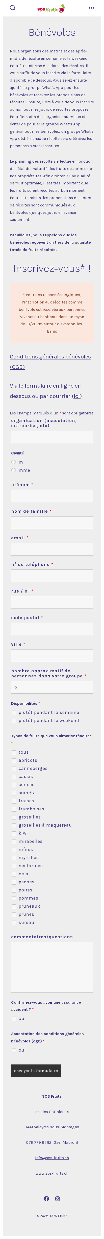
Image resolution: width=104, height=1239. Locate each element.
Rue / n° (22, 591)
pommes (28, 898)
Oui (22, 1018)
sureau (26, 922)
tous (24, 752)
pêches (27, 881)
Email (20, 537)
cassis (26, 776)
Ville (18, 644)
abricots (28, 760)
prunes (26, 914)
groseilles (30, 816)
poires (26, 889)
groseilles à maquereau (45, 825)
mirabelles (31, 841)
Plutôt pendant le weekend (49, 720)
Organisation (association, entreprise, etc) (44, 423)
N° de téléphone (32, 564)
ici (77, 396)
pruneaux (29, 906)
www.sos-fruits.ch (52, 1173)
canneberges (33, 768)
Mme (24, 470)
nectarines (31, 865)
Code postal (27, 617)
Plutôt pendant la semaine (49, 712)
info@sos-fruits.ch (52, 1157)
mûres (26, 849)
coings (26, 792)
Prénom (22, 484)
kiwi (23, 833)
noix (24, 873)
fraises (26, 800)
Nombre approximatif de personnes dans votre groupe (48, 673)
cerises (27, 784)
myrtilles (29, 857)
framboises (31, 808)
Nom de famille (31, 511)
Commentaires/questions (42, 936)
